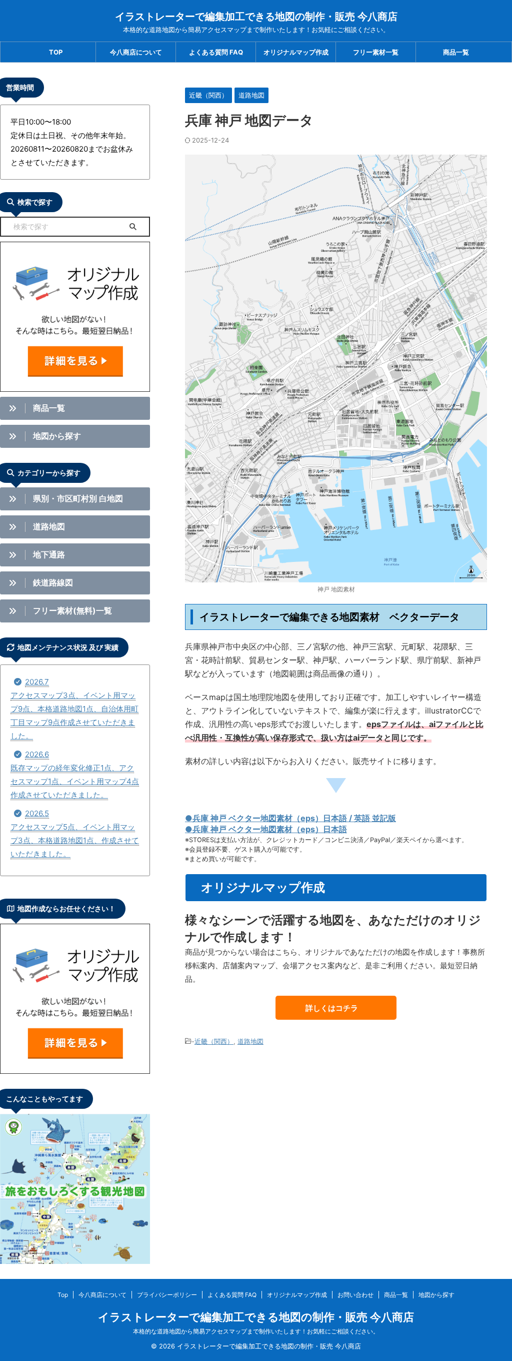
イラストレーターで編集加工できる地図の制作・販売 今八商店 (256, 17)
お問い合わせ (356, 1294)
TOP (55, 52)
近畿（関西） (214, 1041)
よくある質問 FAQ (216, 52)
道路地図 (251, 1041)
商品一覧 (456, 52)
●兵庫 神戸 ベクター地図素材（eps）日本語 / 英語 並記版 (290, 818)
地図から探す (436, 1294)
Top (63, 1294)
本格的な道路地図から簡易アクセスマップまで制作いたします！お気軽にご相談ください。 (256, 1331)
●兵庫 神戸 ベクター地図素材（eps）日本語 (266, 829)
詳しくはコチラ (332, 1008)
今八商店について (136, 52)
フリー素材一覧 (375, 52)
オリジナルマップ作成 (296, 52)
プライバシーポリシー (167, 1294)
